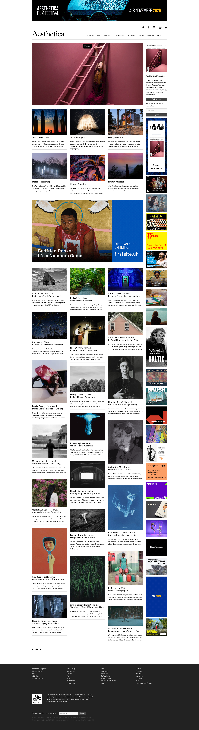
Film (68, 676)
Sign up (156, 115)
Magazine (90, 35)
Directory (104, 673)
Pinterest (139, 673)
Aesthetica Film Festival (144, 683)
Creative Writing (118, 35)
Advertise (150, 35)
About (159, 35)
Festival (141, 35)
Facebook (139, 671)
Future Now (131, 35)
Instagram (139, 676)
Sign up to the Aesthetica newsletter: (45, 713)
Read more (37, 649)
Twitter (138, 669)
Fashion (69, 673)
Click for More (156, 99)
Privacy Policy (106, 678)
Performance (71, 681)
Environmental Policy (108, 681)
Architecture (71, 671)
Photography (71, 683)
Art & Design (71, 669)
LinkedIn (139, 678)
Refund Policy (105, 676)
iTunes (138, 681)
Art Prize (107, 35)
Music (69, 678)
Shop (98, 35)
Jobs (102, 683)
